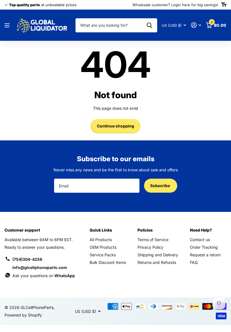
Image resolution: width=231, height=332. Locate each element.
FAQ (194, 262)
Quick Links (101, 230)
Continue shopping (115, 126)
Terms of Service (152, 239)
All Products (101, 239)
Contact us (200, 239)
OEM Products (103, 247)
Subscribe (160, 185)
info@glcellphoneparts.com (39, 267)
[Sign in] (196, 25)
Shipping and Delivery (157, 254)
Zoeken (149, 25)
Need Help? (201, 230)
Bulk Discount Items (108, 262)
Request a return (205, 254)
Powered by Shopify (23, 315)
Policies (145, 230)
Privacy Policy (150, 247)
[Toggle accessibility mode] (223, 4)
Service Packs (103, 254)
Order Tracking (204, 247)
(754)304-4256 (27, 259)
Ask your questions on (43, 275)
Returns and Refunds (156, 262)
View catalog (8, 25)
